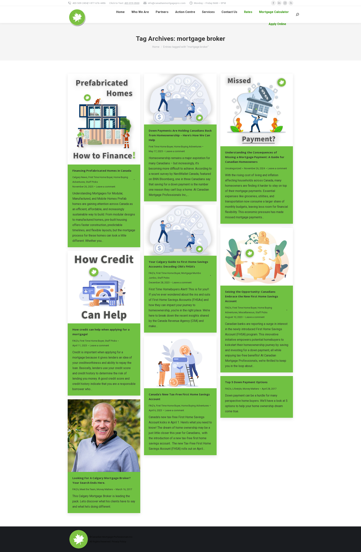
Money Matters (251, 388)
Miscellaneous (246, 312)
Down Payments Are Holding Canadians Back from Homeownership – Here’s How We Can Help (180, 135)
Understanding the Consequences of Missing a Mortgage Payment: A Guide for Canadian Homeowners (254, 157)
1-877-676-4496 (96, 3)
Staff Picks (92, 181)
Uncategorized (233, 168)
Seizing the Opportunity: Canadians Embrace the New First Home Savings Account (251, 296)
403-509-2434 (79, 3)
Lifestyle (237, 388)
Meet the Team (88, 489)
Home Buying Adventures (187, 146)
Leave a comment (105, 186)
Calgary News (79, 177)
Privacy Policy (119, 541)
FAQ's (152, 273)
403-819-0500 (131, 3)
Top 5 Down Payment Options (246, 382)
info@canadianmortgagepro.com (166, 3)
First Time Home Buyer (100, 177)
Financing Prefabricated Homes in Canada (101, 170)
